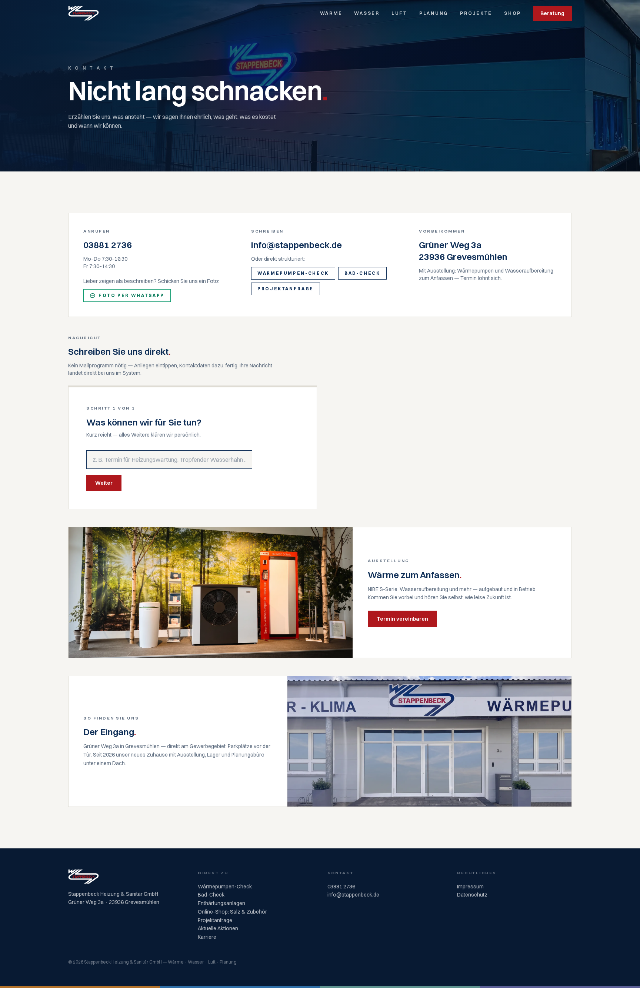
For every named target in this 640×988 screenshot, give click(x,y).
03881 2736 (107, 244)
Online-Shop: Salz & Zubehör (232, 911)
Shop (512, 13)
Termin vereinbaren (402, 618)
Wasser (366, 13)
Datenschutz (472, 894)
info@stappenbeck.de (296, 244)
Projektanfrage (285, 288)
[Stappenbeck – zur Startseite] (83, 13)
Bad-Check (362, 273)
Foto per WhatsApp (131, 295)
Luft (399, 13)
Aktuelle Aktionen (218, 928)
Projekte (476, 13)
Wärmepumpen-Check (293, 273)
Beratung (552, 13)
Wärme (331, 13)
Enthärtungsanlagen (221, 903)
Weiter (104, 483)
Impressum (470, 886)
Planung (433, 13)
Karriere (207, 937)
